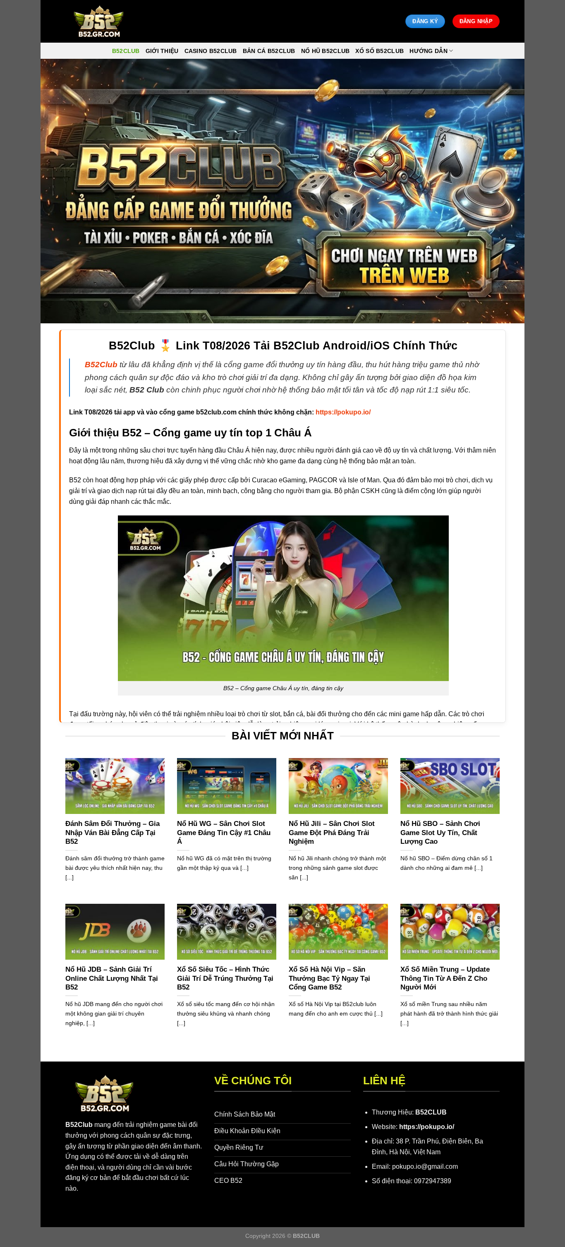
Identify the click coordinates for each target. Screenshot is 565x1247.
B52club (126, 51)
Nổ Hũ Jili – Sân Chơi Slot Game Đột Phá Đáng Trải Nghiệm (332, 832)
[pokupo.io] (98, 21)
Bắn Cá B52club (269, 51)
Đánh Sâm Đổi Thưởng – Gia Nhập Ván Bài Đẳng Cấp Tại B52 (112, 832)
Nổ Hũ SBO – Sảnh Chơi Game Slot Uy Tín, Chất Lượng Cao (440, 832)
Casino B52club (210, 51)
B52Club (79, 1124)
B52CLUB (431, 1112)
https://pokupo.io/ (426, 1126)
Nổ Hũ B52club (325, 51)
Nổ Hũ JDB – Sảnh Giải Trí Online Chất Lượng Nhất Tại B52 (111, 978)
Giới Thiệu (162, 51)
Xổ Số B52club (379, 51)
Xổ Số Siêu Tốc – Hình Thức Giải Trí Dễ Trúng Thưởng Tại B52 (225, 978)
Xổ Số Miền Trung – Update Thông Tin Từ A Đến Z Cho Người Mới (445, 978)
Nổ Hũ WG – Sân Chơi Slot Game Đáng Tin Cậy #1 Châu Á (224, 832)
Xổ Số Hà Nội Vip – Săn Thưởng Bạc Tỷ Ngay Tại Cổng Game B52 (329, 978)
